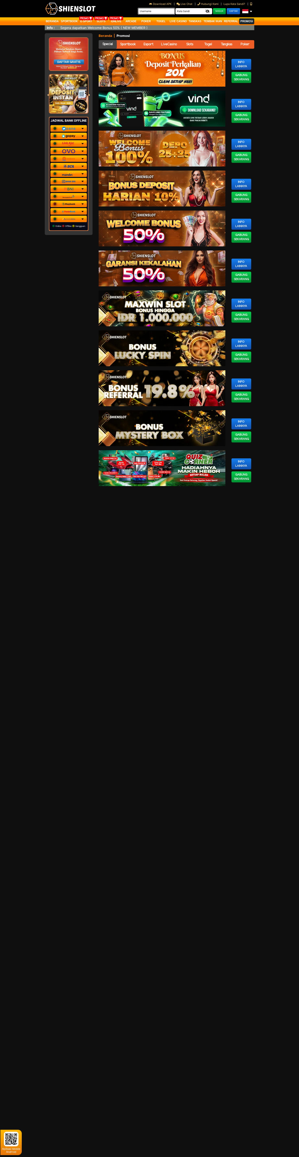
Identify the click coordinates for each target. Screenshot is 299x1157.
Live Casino (178, 21)
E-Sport (86, 21)
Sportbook (69, 21)
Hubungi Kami (209, 4)
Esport (148, 44)
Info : (51, 28)
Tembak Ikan (213, 21)
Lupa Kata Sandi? (235, 4)
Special (108, 44)
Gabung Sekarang (241, 77)
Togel (208, 44)
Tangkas (195, 21)
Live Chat (186, 4)
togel (161, 21)
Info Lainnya (241, 64)
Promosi (246, 21)
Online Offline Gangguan (70, 226)
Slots (101, 21)
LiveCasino (169, 44)
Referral (231, 21)
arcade (130, 21)
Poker (146, 21)
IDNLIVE (116, 21)
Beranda (52, 21)
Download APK (162, 4)
